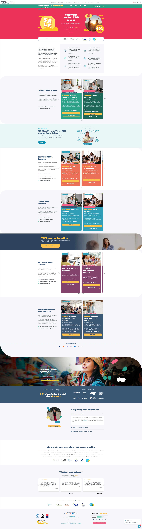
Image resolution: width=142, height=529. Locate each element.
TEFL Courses (52, 2)
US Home (39, 9)
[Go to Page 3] (71, 493)
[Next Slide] (105, 99)
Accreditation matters (42, 450)
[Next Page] (104, 485)
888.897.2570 (12, 2)
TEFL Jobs (68, 2)
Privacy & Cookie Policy (72, 523)
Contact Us (79, 523)
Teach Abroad (76, 2)
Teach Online (84, 2)
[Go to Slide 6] (83, 293)
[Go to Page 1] (69, 493)
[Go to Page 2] (70, 493)
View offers (97, 6)
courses (43, 9)
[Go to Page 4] (72, 493)
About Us (92, 2)
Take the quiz (49, 379)
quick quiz (85, 420)
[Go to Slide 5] (82, 293)
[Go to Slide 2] (82, 120)
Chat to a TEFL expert (54, 426)
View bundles (50, 246)
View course (70, 112)
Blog (98, 2)
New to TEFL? (60, 2)
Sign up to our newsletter (100, 522)
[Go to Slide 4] (81, 293)
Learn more (41, 142)
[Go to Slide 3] (80, 293)
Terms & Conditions (64, 523)
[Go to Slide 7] (84, 293)
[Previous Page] (38, 485)
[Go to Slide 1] (81, 120)
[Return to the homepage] (5, 2)
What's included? (71, 115)
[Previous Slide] (59, 99)
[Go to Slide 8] (86, 293)
